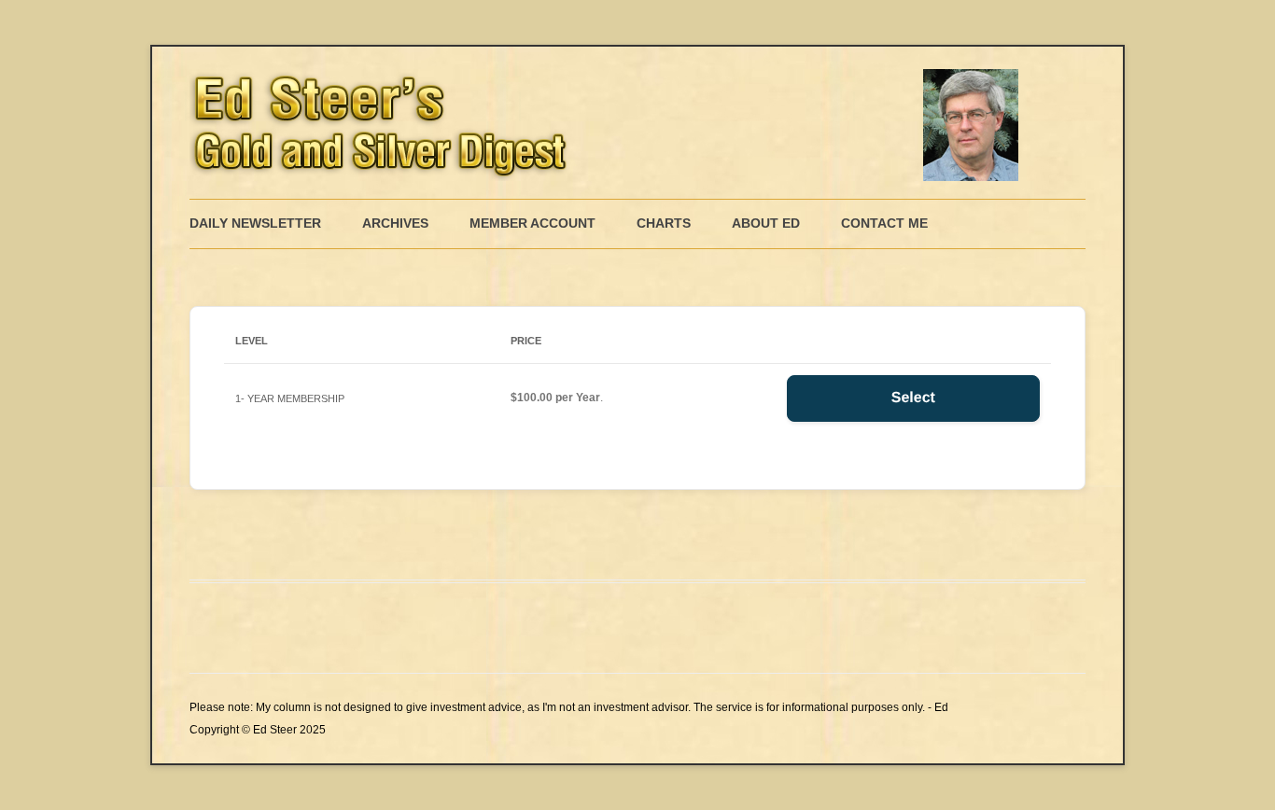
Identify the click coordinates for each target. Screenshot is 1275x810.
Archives (395, 223)
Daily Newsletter (255, 223)
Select (913, 398)
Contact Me (884, 223)
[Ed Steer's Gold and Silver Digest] (609, 122)
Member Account (532, 223)
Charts (664, 223)
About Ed (766, 223)
